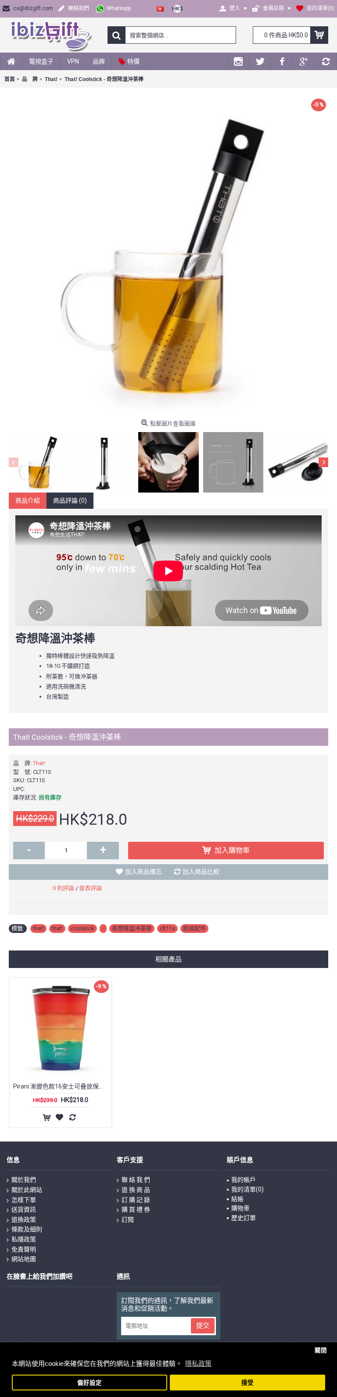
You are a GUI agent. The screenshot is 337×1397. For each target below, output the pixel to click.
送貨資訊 (23, 1209)
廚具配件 (194, 928)
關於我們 (23, 1179)
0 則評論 (63, 888)
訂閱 (128, 1219)
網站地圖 (23, 1258)
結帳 (237, 1198)
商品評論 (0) (70, 500)
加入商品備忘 (143, 871)
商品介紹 (27, 500)
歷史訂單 (243, 1217)
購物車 (240, 1208)
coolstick (82, 928)
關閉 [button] (321, 1350)
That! (39, 763)
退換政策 (23, 1219)
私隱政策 (23, 1239)
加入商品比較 (201, 871)
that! (38, 928)
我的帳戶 (243, 1179)
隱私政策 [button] (198, 1363)
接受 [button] (247, 1382)
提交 (202, 1326)
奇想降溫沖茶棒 (132, 928)
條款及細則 (26, 1229)
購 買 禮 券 (136, 1209)
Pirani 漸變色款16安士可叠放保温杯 (62, 1086)
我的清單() (247, 1189)
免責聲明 (23, 1249)
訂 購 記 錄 (136, 1199)
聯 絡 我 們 (136, 1179)
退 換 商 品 (136, 1189)
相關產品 (168, 959)
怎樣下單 (23, 1199)
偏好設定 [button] (89, 1382)
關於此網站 (26, 1189)
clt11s (167, 928)
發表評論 (90, 888)
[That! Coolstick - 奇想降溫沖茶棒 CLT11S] (168, 255)
